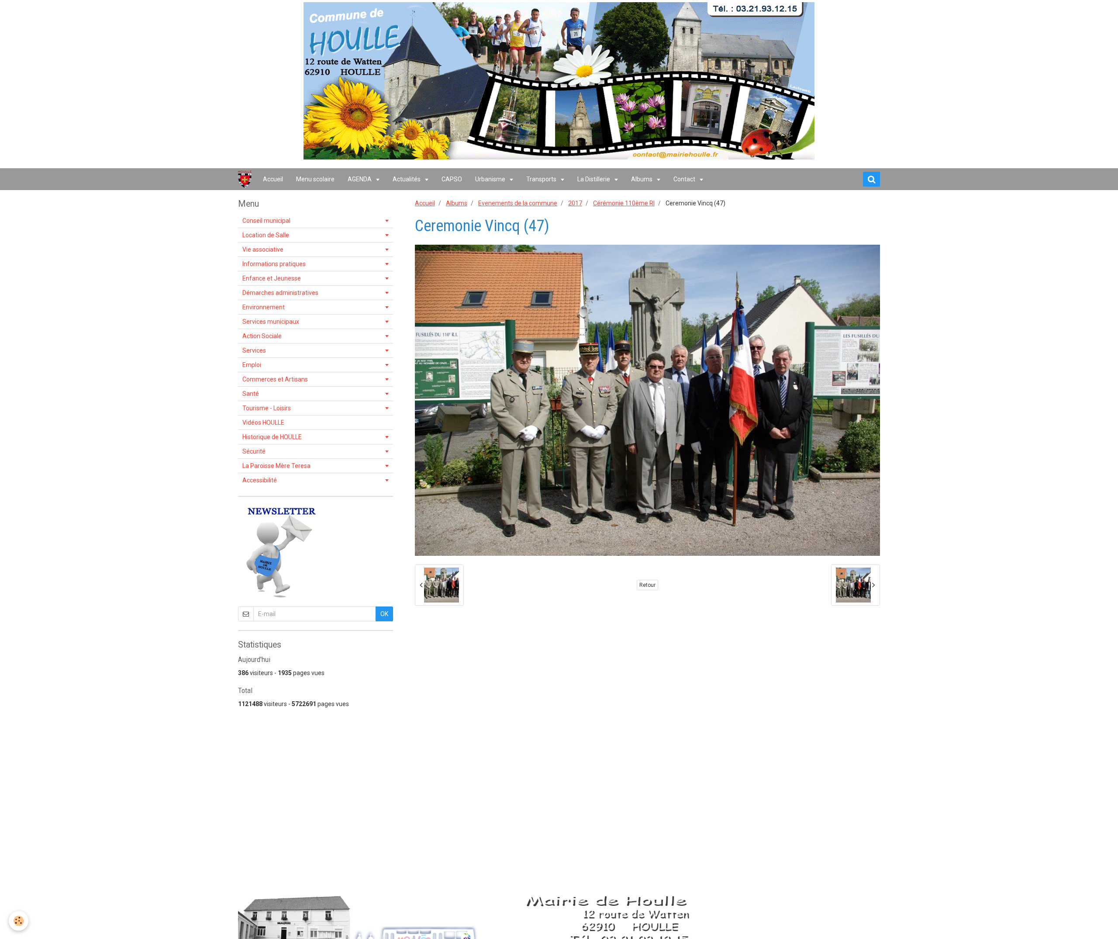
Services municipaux (270, 321)
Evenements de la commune (517, 203)
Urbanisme (491, 179)
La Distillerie (594, 179)
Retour (647, 585)
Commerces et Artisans (275, 379)
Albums (642, 179)
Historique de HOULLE (272, 436)
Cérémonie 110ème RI (624, 203)
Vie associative (262, 249)
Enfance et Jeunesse (271, 278)
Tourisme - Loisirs (266, 408)
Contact (685, 179)
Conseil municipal (266, 220)
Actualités (407, 179)
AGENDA (360, 179)
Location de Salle (265, 235)
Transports (542, 179)
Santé (250, 393)
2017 (575, 203)
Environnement (263, 307)
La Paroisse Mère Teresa (276, 465)
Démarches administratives (280, 292)
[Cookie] (18, 921)
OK (384, 613)
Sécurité (254, 451)
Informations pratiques (274, 263)
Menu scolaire (315, 179)
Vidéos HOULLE (263, 422)
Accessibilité (259, 480)
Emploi (251, 364)
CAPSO (452, 179)
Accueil (273, 179)
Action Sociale (262, 336)
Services (254, 350)
